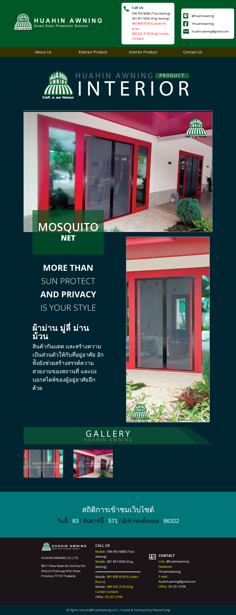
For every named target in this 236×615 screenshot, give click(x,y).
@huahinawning (177, 561)
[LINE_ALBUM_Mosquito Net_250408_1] (93, 478)
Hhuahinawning (170, 572)
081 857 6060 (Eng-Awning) (150, 18)
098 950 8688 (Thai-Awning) (151, 13)
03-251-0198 (177, 587)
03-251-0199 (113, 597)
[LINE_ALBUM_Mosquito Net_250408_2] (43, 478)
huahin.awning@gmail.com (177, 582)
